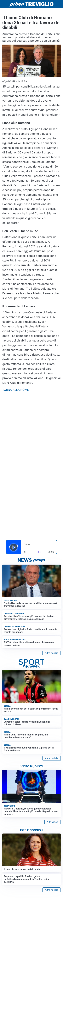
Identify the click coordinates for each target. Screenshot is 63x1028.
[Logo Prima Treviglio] (31, 4)
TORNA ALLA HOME (15, 389)
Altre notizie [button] (51, 652)
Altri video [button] (52, 821)
